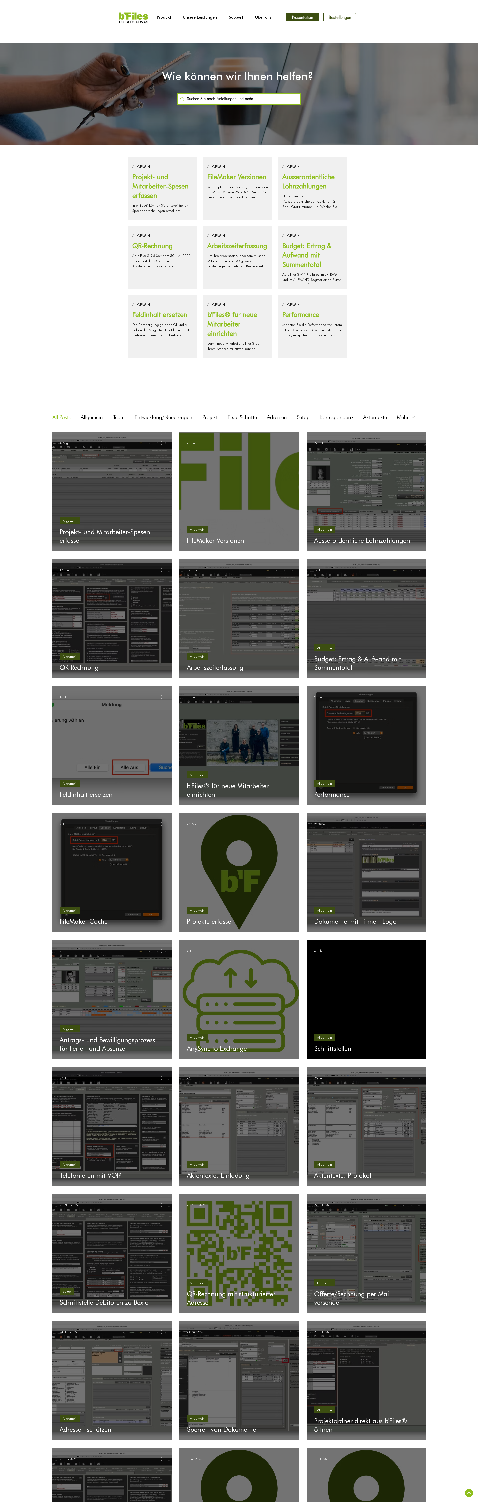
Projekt (210, 417)
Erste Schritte (242, 417)
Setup (303, 417)
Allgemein (92, 417)
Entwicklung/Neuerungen (163, 417)
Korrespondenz (336, 417)
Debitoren (324, 1282)
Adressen (277, 417)
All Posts (61, 417)
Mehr (403, 417)
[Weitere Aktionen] (163, 443)
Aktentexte (375, 417)
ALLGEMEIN (141, 166)
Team (119, 417)
